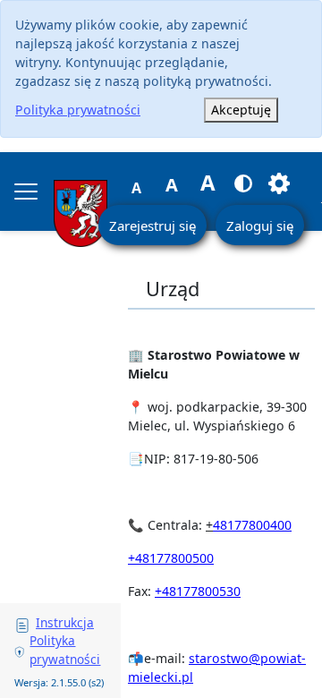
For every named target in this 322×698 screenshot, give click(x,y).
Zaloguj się (259, 225)
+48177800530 (198, 591)
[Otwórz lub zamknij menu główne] (26, 191)
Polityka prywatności (77, 109)
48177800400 (252, 524)
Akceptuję (241, 109)
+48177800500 (171, 557)
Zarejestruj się (152, 225)
